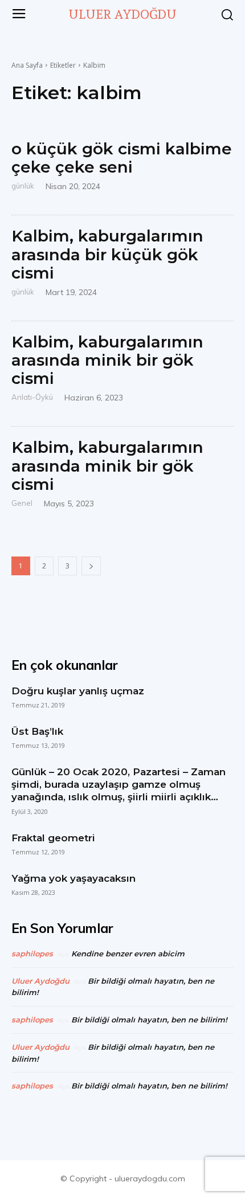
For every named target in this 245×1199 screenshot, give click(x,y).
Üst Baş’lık (37, 731)
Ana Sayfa (27, 65)
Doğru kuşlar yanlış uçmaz (77, 691)
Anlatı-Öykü (32, 396)
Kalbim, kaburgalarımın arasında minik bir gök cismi (107, 360)
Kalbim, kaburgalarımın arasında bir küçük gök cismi (107, 254)
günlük (22, 185)
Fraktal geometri (53, 838)
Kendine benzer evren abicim (128, 953)
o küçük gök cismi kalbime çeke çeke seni (121, 158)
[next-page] (91, 565)
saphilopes (32, 953)
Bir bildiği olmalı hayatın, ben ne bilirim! (149, 1019)
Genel (21, 502)
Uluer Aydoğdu (40, 980)
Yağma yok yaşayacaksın (73, 878)
